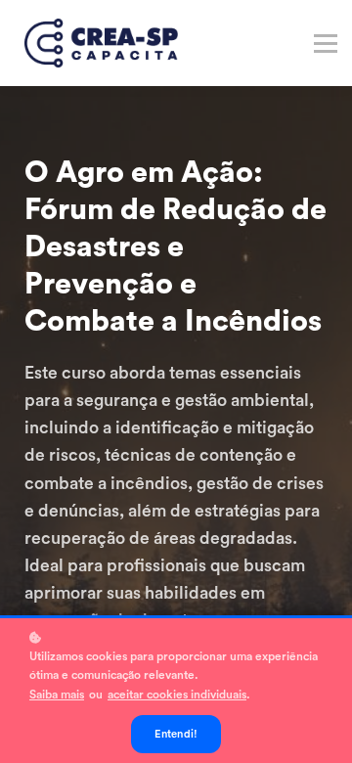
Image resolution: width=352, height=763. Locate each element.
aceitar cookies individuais (177, 694)
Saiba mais (56, 694)
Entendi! (176, 734)
